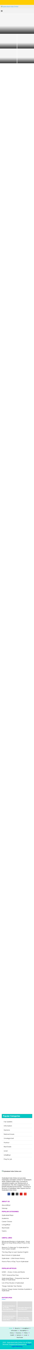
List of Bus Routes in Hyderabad (13, 1283)
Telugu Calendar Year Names (12, 1286)
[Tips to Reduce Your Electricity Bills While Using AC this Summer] (8, 56)
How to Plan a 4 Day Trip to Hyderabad (15, 1261)
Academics (5, 1218)
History (12, 1333)
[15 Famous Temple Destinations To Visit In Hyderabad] (8, 41)
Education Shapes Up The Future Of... (24, 1308)
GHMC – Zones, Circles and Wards (13, 1272)
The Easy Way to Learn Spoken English (15, 1252)
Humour (6, 1143)
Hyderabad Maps (7, 1215)
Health (12, 1335)
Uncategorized (9, 1138)
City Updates (8, 1122)
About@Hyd (23, 1330)
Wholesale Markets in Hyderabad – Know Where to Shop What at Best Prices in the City (16, 1243)
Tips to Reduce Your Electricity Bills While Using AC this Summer (8, 59)
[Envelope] (25, 1194)
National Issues (9, 1134)
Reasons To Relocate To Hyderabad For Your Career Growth (15, 1248)
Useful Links (7, 1237)
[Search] (32, 11)
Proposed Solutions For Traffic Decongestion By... (9, 1307)
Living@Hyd (25, 1328)
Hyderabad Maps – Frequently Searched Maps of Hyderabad (15, 1279)
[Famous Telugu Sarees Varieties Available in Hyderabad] (17, 24)
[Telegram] (23, 2)
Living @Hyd (6, 1224)
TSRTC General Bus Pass (10, 1275)
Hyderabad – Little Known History (13, 1258)
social (6, 1151)
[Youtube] (18, 2)
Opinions (7, 1130)
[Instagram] (17, 1194)
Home (10, 1328)
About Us (6, 1201)
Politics (26, 1333)
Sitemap (4, 1208)
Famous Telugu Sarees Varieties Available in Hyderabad (17, 31)
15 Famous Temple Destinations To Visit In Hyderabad (8, 45)
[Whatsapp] (20, 2)
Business (18, 1333)
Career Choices (7, 1221)
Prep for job (8, 1159)
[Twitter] (13, 2)
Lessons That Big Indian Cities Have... (24, 1318)
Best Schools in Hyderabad (11, 1255)
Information (8, 1126)
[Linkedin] (15, 2)
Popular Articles (9, 1268)
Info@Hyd (7, 1155)
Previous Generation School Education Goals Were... (9, 1317)
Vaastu (4, 1231)
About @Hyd (6, 1205)
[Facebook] (10, 2)
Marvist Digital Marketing (21, 1345)
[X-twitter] (13, 1194)
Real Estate (7, 1147)
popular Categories (10, 1211)
